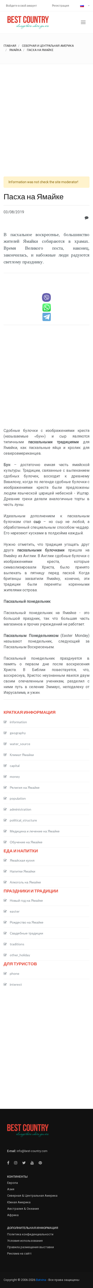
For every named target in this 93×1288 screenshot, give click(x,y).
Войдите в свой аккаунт (21, 5)
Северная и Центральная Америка (48, 45)
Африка (13, 1215)
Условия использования (25, 1240)
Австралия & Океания (23, 1208)
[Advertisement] (46, 112)
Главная (10, 45)
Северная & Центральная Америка (32, 1195)
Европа (12, 1183)
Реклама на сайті (19, 1253)
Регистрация (60, 5)
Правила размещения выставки (30, 1247)
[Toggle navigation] (83, 22)
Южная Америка (19, 1202)
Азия (10, 1189)
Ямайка (15, 50)
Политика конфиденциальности (30, 1234)
